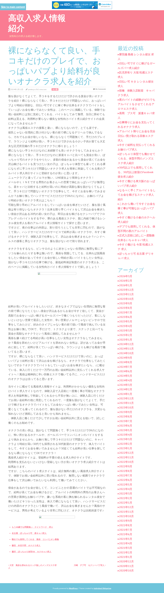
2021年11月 (126, 511)
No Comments (100, 89)
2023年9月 (125, 412)
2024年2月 (125, 389)
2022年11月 (126, 457)
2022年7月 (125, 475)
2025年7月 (125, 312)
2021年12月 (126, 507)
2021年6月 (125, 534)
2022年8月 (125, 471)
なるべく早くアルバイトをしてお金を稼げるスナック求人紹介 (137, 194)
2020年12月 (126, 561)
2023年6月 (125, 425)
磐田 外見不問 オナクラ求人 (26, 545)
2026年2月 (125, 280)
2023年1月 (125, 448)
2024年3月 (125, 385)
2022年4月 (125, 489)
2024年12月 (126, 344)
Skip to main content (13, 6)
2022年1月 (125, 502)
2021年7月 (125, 529)
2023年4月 (125, 434)
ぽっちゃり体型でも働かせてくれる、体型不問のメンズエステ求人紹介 (136, 158)
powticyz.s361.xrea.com (37, 89)
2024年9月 (125, 357)
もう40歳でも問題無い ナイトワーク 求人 (32, 527)
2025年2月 (125, 335)
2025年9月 (125, 303)
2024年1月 (125, 394)
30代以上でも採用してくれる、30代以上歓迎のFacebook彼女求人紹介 (135, 172)
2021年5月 (125, 539)
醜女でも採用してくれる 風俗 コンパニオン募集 (35, 539)
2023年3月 (125, 439)
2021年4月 (125, 543)
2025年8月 (125, 308)
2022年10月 (126, 462)
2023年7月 (125, 421)
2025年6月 (125, 317)
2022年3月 (125, 493)
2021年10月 (126, 516)
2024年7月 (125, 367)
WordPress (73, 588)
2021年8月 (125, 525)
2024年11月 (126, 348)
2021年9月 (125, 520)
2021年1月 (125, 557)
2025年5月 (125, 321)
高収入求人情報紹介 (37, 22)
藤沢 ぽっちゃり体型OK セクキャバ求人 (31, 551)
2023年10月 (126, 407)
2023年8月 (125, 416)
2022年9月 (125, 466)
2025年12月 (126, 290)
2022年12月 (126, 452)
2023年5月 (125, 430)
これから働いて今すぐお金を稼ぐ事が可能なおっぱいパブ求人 (136, 208)
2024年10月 (126, 353)
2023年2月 (125, 444)
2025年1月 (125, 339)
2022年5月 (125, 484)
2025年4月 (125, 326)
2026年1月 (125, 285)
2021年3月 (125, 548)
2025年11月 (126, 294)
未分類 (55, 89)
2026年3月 (125, 276)
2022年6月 (125, 480)
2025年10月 (126, 299)
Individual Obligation (102, 588)
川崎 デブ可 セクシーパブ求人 (89, 565)
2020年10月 (126, 570)
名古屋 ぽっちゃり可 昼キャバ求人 (29, 533)
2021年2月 (125, 552)
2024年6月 (125, 371)
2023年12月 (126, 398)
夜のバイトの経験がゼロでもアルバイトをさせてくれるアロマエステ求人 (136, 104)
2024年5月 (125, 375)
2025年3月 (125, 330)
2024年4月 (125, 380)
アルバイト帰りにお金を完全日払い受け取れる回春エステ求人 (136, 136)
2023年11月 (126, 403)
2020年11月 (126, 566)
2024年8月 (125, 362)
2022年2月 (125, 498)
